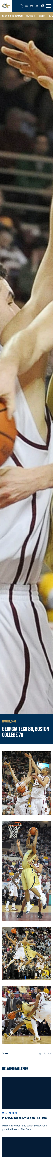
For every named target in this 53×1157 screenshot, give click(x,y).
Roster (42, 16)
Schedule (30, 16)
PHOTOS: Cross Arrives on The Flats (24, 1117)
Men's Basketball (12, 15)
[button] (21, 6)
